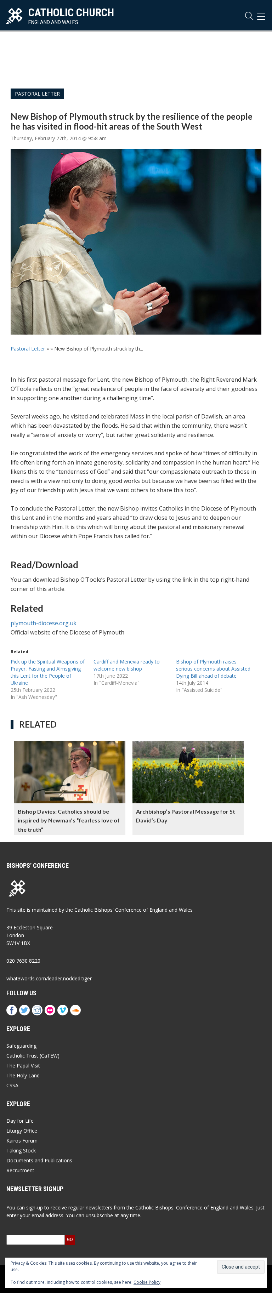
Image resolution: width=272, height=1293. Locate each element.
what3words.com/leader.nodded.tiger (49, 978)
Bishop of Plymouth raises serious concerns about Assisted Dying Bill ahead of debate (213, 668)
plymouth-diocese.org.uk (43, 623)
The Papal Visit (23, 1065)
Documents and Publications (39, 1160)
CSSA (12, 1085)
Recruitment (20, 1170)
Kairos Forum (22, 1140)
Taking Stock (21, 1150)
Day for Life (20, 1120)
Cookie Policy (147, 1282)
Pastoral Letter (37, 93)
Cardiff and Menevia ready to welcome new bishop (127, 665)
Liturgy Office (21, 1130)
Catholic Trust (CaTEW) (33, 1055)
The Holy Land (23, 1075)
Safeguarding (21, 1045)
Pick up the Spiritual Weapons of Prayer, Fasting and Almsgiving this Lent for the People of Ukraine (48, 672)
